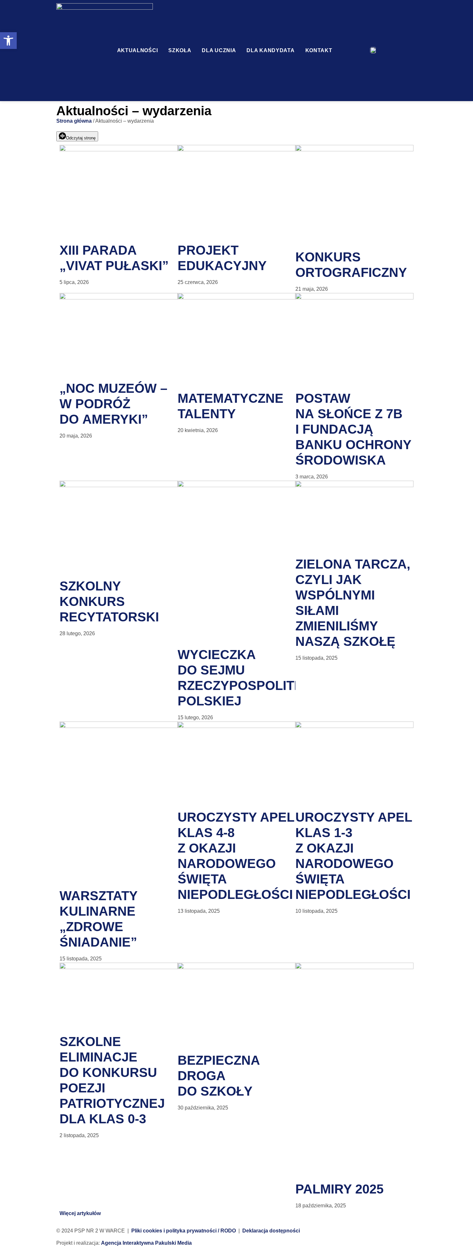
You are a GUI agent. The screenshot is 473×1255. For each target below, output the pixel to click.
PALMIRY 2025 (339, 1189)
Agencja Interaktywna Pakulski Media (146, 1243)
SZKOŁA (179, 50)
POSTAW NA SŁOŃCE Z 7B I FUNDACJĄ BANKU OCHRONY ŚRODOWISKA (353, 429)
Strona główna (74, 121)
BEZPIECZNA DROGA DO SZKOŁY (219, 1075)
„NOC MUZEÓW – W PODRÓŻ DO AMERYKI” (113, 403)
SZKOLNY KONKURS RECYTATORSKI (109, 601)
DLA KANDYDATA (270, 50)
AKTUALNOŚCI (137, 50)
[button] (80, 1213)
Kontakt (318, 50)
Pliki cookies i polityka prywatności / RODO (183, 1230)
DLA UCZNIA (219, 50)
